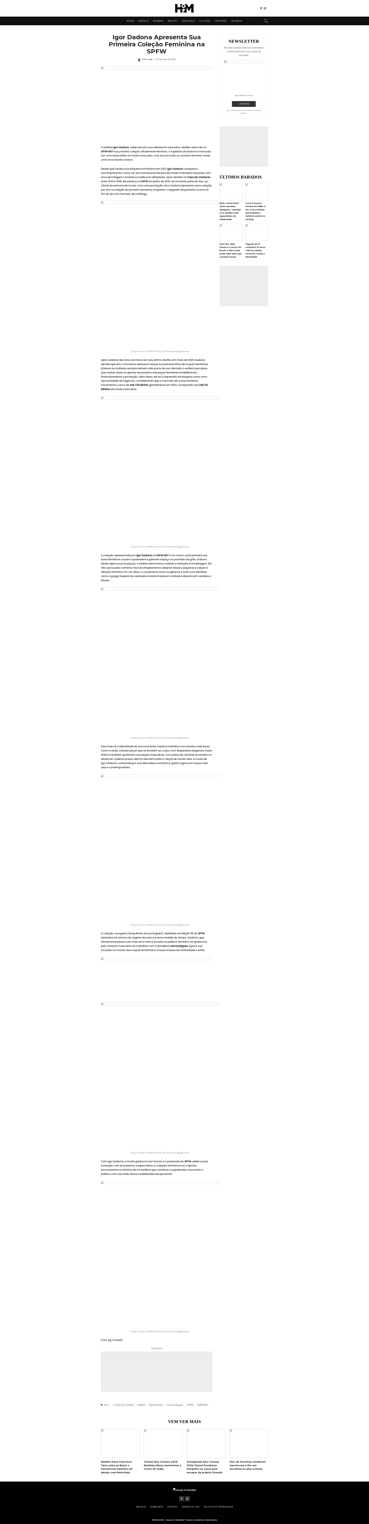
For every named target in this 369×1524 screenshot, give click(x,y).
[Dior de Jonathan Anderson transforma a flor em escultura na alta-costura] (249, 1443)
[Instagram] (265, 8)
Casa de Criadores (124, 1405)
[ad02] (156, 977)
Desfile (142, 1405)
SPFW (190, 1405)
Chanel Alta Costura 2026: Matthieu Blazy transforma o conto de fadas (162, 1465)
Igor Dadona (156, 1405)
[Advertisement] (156, 1371)
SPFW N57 (203, 1405)
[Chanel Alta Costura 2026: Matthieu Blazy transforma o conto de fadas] (163, 1443)
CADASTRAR (243, 104)
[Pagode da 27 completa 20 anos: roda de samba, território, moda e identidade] (256, 232)
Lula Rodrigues (175, 1405)
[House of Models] (184, 8)
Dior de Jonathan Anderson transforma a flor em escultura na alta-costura (248, 1465)
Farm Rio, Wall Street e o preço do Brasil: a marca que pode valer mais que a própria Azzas (231, 250)
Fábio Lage (147, 59)
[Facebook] (261, 8)
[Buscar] (265, 21)
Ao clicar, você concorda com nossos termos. (245, 111)
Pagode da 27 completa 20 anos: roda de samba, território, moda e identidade (255, 250)
